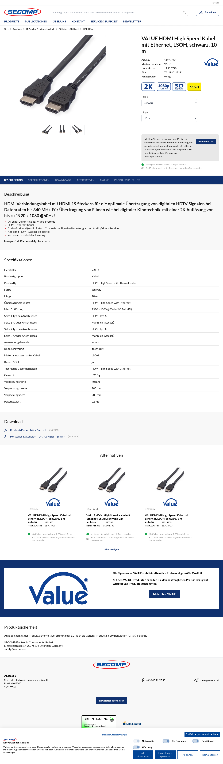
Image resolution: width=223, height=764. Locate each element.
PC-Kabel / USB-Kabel (69, 29)
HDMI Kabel (88, 29)
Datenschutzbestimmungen (115, 734)
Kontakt (78, 21)
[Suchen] (184, 12)
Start (6, 29)
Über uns (59, 21)
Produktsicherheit (127, 180)
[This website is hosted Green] (99, 723)
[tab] (47, 130)
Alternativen (85, 180)
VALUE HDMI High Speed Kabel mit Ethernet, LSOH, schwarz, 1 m (50, 517)
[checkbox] (136, 741)
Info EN (215, 2)
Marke (104, 180)
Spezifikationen (38, 180)
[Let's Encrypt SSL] (132, 723)
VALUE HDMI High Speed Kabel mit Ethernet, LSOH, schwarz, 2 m (108, 517)
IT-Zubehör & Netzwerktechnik (40, 29)
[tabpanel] (62, 78)
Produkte (11, 21)
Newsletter (132, 21)
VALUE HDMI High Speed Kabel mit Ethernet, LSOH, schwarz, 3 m (167, 517)
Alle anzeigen (111, 549)
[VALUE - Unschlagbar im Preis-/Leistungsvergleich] (58, 588)
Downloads (63, 180)
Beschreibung (13, 180)
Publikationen (36, 21)
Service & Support (104, 21)
